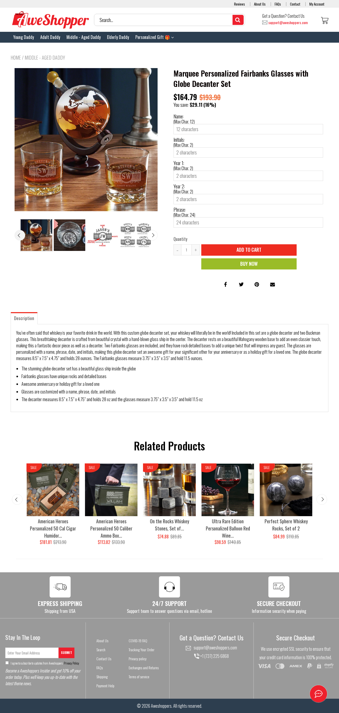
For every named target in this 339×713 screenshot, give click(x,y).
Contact (295, 4)
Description (24, 318)
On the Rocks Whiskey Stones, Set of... (169, 525)
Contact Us (103, 658)
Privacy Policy (71, 663)
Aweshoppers (161, 706)
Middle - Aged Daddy (83, 37)
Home (16, 57)
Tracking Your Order (141, 649)
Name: (178, 116)
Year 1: (178, 163)
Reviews (239, 4)
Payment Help (105, 685)
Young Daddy (23, 37)
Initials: (179, 139)
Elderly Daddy (118, 37)
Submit (66, 652)
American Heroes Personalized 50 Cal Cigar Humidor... (53, 528)
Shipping (102, 676)
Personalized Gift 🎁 (153, 37)
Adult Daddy (50, 37)
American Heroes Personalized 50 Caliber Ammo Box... (111, 528)
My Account (316, 4)
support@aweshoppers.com (288, 22)
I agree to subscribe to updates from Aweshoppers (44, 663)
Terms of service (139, 676)
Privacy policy (137, 658)
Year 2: (179, 186)
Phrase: (179, 209)
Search (100, 649)
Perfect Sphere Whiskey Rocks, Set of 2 (286, 525)
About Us (260, 4)
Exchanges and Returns (144, 667)
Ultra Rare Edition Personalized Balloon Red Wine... (228, 528)
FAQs (278, 4)
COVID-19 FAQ (138, 640)
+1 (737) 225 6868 (214, 656)
